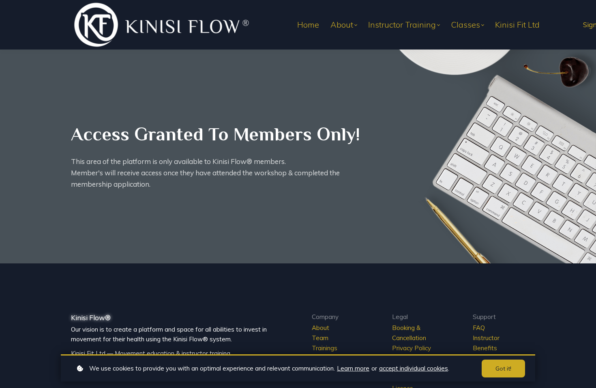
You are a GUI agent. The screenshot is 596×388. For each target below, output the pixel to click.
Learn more (353, 368)
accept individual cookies (413, 368)
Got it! (503, 368)
